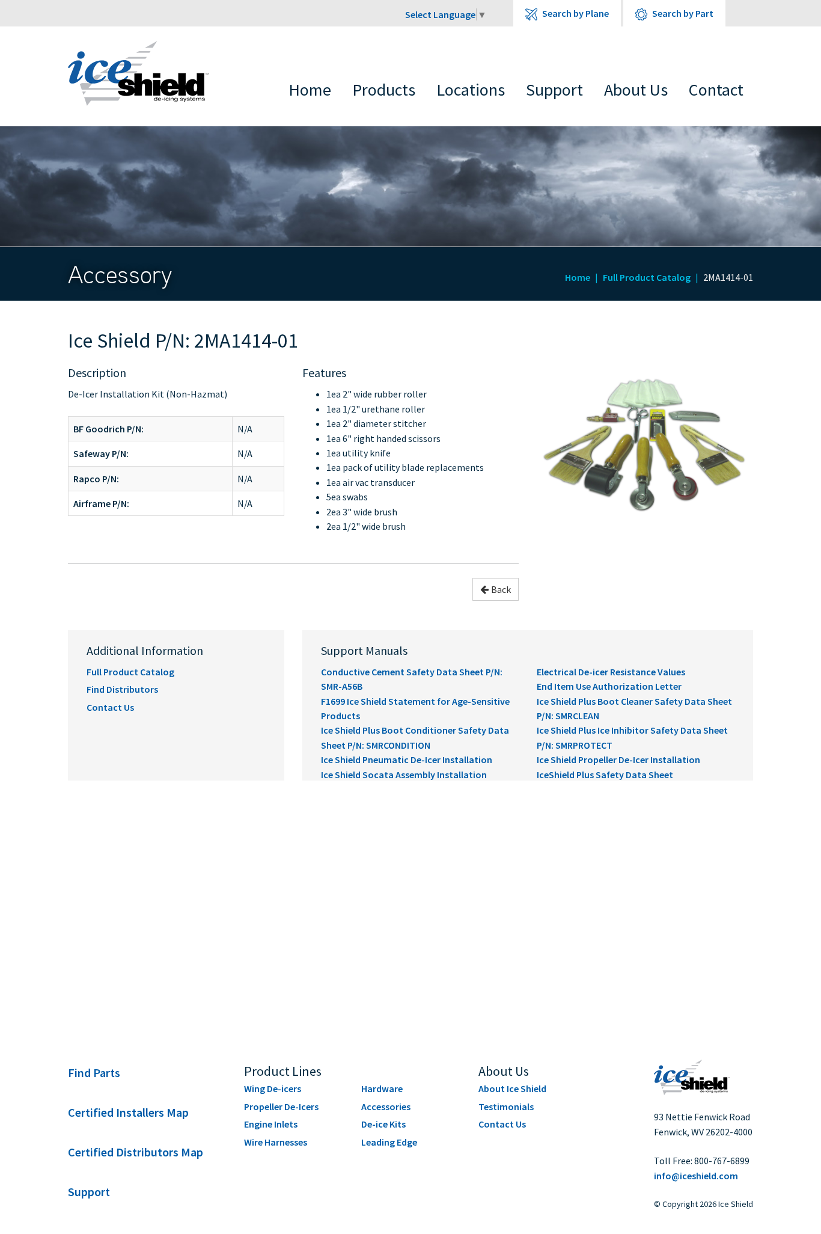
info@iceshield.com (696, 1176)
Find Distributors (122, 689)
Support (554, 89)
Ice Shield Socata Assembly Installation (404, 775)
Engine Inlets (271, 1124)
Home (309, 89)
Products (383, 89)
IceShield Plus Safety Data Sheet (605, 775)
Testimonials (506, 1106)
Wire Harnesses (275, 1142)
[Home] (147, 73)
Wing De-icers (272, 1088)
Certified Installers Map (128, 1112)
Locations (470, 89)
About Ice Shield (512, 1088)
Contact (716, 89)
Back (501, 589)
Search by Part (681, 13)
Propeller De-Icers (281, 1106)
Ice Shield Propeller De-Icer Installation (618, 760)
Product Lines (283, 1071)
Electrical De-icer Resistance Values (611, 672)
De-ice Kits (383, 1124)
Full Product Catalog (647, 277)
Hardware (382, 1088)
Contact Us (110, 707)
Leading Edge (389, 1142)
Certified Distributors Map (135, 1151)
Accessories (385, 1106)
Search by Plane (574, 13)
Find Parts (94, 1072)
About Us (636, 89)
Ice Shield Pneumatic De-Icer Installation (406, 760)
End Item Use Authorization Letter (609, 686)
